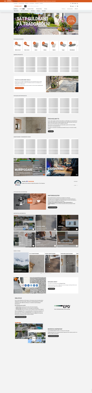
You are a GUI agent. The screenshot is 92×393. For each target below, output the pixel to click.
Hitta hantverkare (70, 8)
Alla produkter (16, 10)
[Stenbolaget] (18, 6)
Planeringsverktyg (39, 8)
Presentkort (41, 3)
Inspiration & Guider (30, 8)
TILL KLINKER (51, 131)
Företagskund (37, 3)
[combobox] (45, 6)
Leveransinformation (21, 3)
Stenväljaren (44, 10)
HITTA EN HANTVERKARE (52, 207)
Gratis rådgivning (31, 3)
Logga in (72, 6)
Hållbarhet (76, 8)
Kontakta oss (27, 3)
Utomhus (15, 8)
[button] (10, 1)
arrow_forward (76, 174)
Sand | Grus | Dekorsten (24, 10)
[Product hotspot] (23, 131)
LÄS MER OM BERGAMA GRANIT (21, 316)
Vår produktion (16, 3)
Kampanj (45, 8)
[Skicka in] (25, 6)
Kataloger (38, 10)
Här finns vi (63, 8)
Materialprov (33, 10)
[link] (46, 183)
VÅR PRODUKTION (51, 288)
